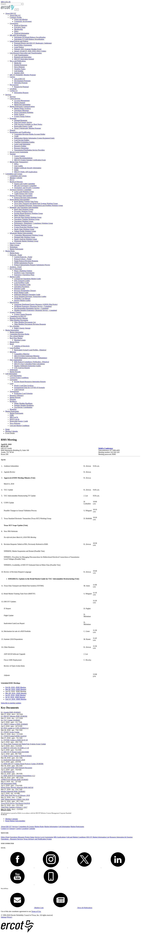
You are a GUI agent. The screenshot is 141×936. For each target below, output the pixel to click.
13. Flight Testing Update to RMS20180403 (16, 756)
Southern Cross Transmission (24, 273)
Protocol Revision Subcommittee (21, 195)
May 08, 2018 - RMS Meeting (15, 693)
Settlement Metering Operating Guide (27, 294)
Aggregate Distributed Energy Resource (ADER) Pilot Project (35, 304)
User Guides (18, 166)
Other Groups (14, 245)
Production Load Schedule (23, 393)
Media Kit (17, 63)
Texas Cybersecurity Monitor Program (27, 128)
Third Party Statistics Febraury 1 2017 (14, 807)
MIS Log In (14, 417)
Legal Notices (19, 47)
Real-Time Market (16, 338)
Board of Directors (20, 25)
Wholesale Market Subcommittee (21, 233)
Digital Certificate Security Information (27, 168)
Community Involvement (23, 21)
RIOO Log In (14, 419)
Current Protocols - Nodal (23, 257)
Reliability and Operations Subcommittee (24, 207)
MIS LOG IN (5, 2)
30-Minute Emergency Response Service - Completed (33, 306)
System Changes (15, 312)
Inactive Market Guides (22, 300)
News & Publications (84, 908)
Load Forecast (19, 389)
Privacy (9, 917)
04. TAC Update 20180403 (10, 720)
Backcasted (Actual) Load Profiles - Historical (30, 350)
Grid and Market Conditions (19, 425)
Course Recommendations (23, 158)
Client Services (15, 99)
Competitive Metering (21, 354)
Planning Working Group (23, 225)
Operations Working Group (23, 221)
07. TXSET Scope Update (10, 732)
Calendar (32, 828)
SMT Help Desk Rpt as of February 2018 (15, 795)
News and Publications (18, 61)
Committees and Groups (13, 174)
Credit (16, 136)
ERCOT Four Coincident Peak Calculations (29, 364)
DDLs (16, 164)
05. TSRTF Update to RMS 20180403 (14, 724)
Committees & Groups (26, 826)
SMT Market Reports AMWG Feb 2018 (15, 799)
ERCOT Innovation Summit (24, 59)
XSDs (16, 170)
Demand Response (20, 120)
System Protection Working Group (26, 227)
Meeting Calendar (16, 178)
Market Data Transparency (19, 162)
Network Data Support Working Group (27, 217)
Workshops (14, 247)
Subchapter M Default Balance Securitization (29, 37)
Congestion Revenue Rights (19, 334)
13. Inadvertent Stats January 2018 (13, 760)
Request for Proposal (21, 87)
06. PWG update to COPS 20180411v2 (14, 728)
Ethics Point (5, 837)
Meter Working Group (22, 215)
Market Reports (15, 372)
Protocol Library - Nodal (22, 259)
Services (8, 95)
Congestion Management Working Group (28, 235)
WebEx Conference (105, 448)
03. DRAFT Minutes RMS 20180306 (14, 716)
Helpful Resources (20, 65)
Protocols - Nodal (16, 255)
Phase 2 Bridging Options (23, 271)
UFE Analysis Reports (22, 368)
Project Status (29, 837)
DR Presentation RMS (9, 783)
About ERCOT (10, 13)
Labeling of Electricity (22, 346)
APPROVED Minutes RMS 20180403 (14, 780)
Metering (13, 352)
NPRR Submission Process (23, 263)
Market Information (12, 330)
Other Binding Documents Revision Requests (30, 324)
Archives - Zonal (15, 267)
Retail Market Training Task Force (26, 201)
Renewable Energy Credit (23, 126)
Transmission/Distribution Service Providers (29, 150)
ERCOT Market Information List (97, 837)
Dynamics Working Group (23, 211)
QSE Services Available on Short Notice (28, 124)
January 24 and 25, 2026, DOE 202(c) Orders (30, 51)
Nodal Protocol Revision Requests (26, 261)
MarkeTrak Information (22, 104)
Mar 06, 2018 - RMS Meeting (15, 689)
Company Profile (16, 17)
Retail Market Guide (21, 292)
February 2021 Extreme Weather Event (27, 49)
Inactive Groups (15, 243)
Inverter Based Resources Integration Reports (30, 382)
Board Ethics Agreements (23, 45)
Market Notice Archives (22, 108)
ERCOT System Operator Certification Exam (30, 160)
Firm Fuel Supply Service (23, 122)
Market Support (19, 102)
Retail (12, 344)
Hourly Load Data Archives (23, 385)
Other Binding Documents (19, 320)
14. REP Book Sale (7, 772)
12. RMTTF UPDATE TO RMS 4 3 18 (15, 748)
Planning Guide (19, 288)
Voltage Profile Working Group (25, 231)
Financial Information (21, 33)
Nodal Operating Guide (22, 285)
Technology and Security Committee (27, 188)
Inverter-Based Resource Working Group (28, 213)
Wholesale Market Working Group (26, 241)
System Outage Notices (22, 116)
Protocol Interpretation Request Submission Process (32, 265)
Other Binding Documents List (25, 322)
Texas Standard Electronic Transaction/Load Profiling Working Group (38, 205)
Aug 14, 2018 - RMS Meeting (15, 699)
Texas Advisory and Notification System (37, 839)
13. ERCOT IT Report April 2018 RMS (15, 752)
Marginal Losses (20, 340)
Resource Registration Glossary (25, 290)
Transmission (14, 391)
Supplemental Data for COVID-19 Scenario (29, 387)
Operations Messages (21, 110)
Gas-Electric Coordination (23, 407)
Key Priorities (14, 326)
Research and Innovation (22, 57)
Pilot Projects (14, 302)
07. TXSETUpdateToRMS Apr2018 (13, 736)
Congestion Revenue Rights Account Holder (29, 134)
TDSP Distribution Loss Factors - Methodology (30, 358)
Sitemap (3, 917)
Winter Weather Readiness (23, 403)
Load (11, 383)
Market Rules (10, 251)
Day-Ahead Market (16, 336)
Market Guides (15, 277)
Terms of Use (36, 911)
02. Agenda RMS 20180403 (11, 712)
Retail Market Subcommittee (20, 199)
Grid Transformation (21, 55)
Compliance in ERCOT (18, 316)
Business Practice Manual (19, 318)
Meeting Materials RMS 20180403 (13, 791)
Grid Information (11, 374)
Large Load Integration (22, 144)
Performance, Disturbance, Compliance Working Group (33, 223)
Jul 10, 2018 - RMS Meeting (15, 697)
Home (7, 429)
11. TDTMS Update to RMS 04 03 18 (14, 740)
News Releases (19, 67)
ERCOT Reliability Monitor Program (23, 75)
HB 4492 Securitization (18, 35)
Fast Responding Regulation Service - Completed (31, 308)
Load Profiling (15, 348)
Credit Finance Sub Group (23, 194)
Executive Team (19, 27)
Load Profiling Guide (21, 283)
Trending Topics (19, 69)
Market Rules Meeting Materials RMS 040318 (17, 787)
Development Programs (22, 81)
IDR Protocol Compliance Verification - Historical (31, 362)
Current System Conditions (19, 378)
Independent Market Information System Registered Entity (34, 138)
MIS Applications (60, 837)
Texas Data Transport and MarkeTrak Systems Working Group (36, 203)
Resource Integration (21, 148)
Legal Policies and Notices (19, 41)
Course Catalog (19, 156)
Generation (13, 380)
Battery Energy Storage (22, 328)
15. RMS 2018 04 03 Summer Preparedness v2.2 (18, 776)
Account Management (22, 100)
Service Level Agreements (19, 152)
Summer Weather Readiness (24, 405)
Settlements (14, 370)
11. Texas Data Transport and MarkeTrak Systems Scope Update (23, 744)
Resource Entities (20, 146)
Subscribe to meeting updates (11, 703)
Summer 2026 (19, 73)
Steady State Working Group (24, 229)
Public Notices (19, 114)
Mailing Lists (39, 908)
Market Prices (14, 342)
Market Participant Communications (22, 106)
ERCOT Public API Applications (25, 172)
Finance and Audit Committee (24, 184)
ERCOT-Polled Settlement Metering (26, 356)
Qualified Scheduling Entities (24, 142)
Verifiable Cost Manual (22, 298)
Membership (18, 29)
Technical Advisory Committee (20, 190)
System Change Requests (23, 314)
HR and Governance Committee (25, 186)
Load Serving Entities (21, 140)
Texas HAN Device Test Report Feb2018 (15, 803)
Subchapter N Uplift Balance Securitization (29, 39)
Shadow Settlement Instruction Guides (27, 366)
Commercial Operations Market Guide (27, 279)
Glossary (12, 828)
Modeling (13, 409)
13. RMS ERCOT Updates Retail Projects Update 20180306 (22, 764)
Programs (13, 118)
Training (13, 154)
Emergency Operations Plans (24, 275)
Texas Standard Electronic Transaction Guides (30, 296)
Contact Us (14, 91)
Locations (13, 89)
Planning (13, 399)
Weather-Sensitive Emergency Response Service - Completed (35, 310)
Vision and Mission (21, 19)
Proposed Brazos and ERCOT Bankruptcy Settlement (33, 43)
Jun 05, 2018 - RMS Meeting (15, 695)
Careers (12, 77)
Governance (14, 23)
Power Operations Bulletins (23, 112)
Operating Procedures (21, 287)
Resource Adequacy (17, 395)
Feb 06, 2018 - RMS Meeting (15, 687)
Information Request (21, 93)
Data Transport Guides (22, 281)
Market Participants (16, 249)
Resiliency (13, 401)
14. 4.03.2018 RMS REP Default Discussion (16, 768)
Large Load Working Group (24, 192)
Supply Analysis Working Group (25, 239)
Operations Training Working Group (26, 219)
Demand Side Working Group (24, 237)
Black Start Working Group (23, 209)
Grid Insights (18, 71)
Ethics (16, 31)
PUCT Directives (16, 269)
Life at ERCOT (19, 79)
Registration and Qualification (20, 132)
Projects (12, 130)
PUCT (12, 180)
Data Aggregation (16, 360)
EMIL (12, 415)
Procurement (14, 85)
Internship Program (20, 83)
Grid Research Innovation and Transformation (26, 53)
